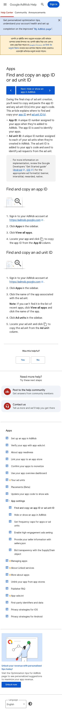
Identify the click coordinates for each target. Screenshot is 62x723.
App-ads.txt (17, 595)
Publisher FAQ (18, 588)
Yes (23, 360)
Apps (9, 430)
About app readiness (22, 452)
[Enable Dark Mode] (30, 704)
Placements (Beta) (20, 487)
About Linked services (22, 568)
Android (18, 169)
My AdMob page (42, 29)
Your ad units (18, 480)
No (38, 360)
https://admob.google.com (25, 220)
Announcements (36, 12)
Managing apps (19, 561)
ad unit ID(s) (39, 114)
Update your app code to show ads (29, 494)
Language (13, 700)
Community (21, 12)
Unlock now (11, 684)
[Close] (59, 20)
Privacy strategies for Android (26, 616)
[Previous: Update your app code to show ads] (10, 90)
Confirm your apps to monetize (27, 466)
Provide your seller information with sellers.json (32, 541)
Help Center (7, 12)
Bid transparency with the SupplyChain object (34, 552)
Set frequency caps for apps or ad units (32, 523)
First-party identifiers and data (27, 602)
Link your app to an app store (26, 459)
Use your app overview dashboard (29, 473)
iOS (28, 169)
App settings (18, 501)
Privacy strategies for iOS (24, 609)
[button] (5, 4)
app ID (22, 114)
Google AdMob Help (23, 4)
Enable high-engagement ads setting (33, 532)
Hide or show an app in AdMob (30, 514)
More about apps (20, 574)
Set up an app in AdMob (24, 438)
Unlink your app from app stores (28, 581)
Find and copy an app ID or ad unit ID (34, 508)
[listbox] (15, 704)
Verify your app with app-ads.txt (28, 445)
